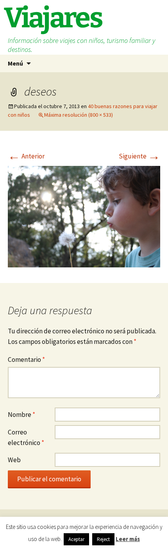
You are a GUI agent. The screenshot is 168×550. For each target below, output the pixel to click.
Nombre (21, 414)
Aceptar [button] (76, 539)
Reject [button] (103, 539)
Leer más (128, 539)
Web (14, 460)
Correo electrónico (26, 437)
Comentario (26, 359)
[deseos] (84, 216)
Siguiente (139, 156)
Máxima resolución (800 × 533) (78, 114)
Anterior (26, 156)
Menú (15, 63)
